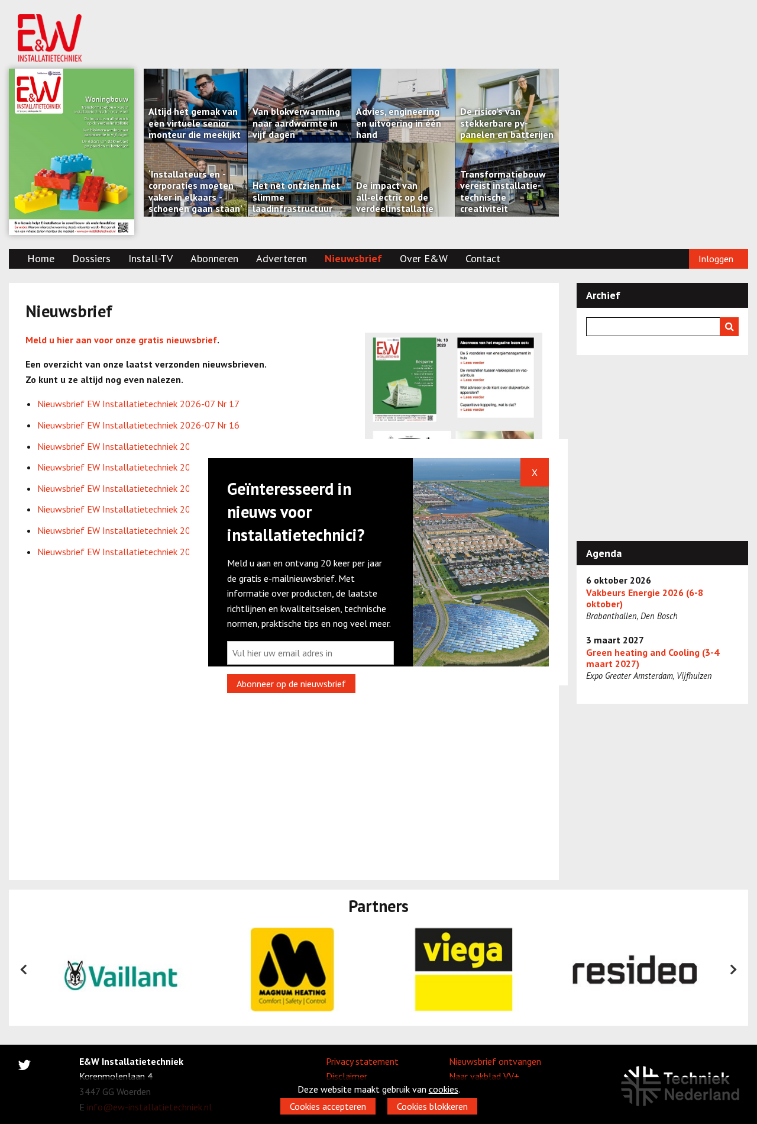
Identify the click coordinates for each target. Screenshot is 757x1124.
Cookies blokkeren (432, 1106)
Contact (482, 258)
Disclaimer (346, 1076)
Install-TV (150, 258)
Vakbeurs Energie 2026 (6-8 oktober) (644, 598)
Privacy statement (362, 1061)
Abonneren (214, 258)
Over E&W (424, 258)
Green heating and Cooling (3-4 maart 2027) (652, 658)
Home (40, 258)
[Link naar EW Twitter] (24, 1067)
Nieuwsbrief (353, 258)
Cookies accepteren (328, 1106)
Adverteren (281, 258)
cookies (443, 1089)
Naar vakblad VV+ (484, 1076)
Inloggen (715, 259)
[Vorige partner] (24, 969)
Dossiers (91, 258)
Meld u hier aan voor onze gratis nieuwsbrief (121, 340)
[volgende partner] (732, 969)
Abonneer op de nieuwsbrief (291, 684)
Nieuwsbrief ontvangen (495, 1061)
